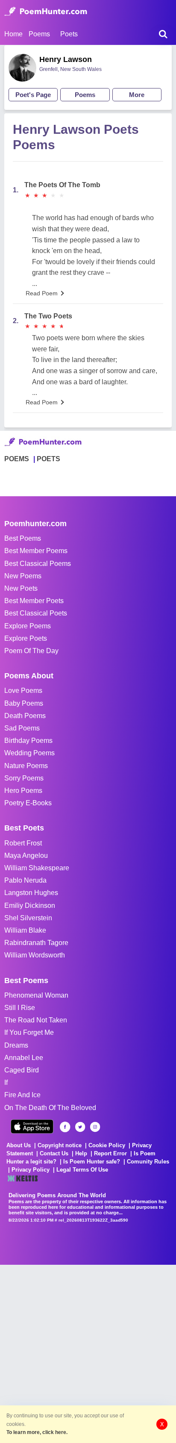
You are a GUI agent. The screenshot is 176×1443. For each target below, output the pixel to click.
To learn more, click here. (36, 1432)
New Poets (21, 588)
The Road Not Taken (35, 1020)
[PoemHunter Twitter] (80, 1127)
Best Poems (22, 538)
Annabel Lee (23, 1057)
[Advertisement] (88, 1353)
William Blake (25, 930)
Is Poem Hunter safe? (91, 1161)
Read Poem (42, 293)
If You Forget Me (29, 1032)
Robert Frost (23, 843)
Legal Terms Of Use (82, 1169)
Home (13, 34)
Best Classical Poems (37, 563)
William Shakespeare (36, 868)
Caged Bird (21, 1070)
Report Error (110, 1153)
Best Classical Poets (35, 613)
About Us (18, 1145)
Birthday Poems (28, 740)
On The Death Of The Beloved (50, 1107)
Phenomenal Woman (36, 995)
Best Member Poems (35, 550)
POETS (48, 458)
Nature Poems (26, 765)
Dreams (16, 1045)
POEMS (16, 458)
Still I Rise (19, 1007)
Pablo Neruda (25, 880)
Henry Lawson (65, 59)
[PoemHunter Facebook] (65, 1127)
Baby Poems (23, 703)
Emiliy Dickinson (29, 905)
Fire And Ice (22, 1094)
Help (81, 1153)
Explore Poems (27, 626)
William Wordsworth (34, 955)
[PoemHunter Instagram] (95, 1127)
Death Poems (25, 715)
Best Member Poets (34, 600)
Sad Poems (22, 728)
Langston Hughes (31, 892)
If (6, 1082)
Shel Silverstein (28, 918)
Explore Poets (25, 638)
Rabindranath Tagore (36, 942)
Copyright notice (60, 1145)
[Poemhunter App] (32, 1126)
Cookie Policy (106, 1145)
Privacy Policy (31, 1169)
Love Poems (23, 690)
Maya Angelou (26, 855)
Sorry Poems (24, 778)
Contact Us (54, 1153)
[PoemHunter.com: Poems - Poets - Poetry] (45, 11)
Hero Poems (23, 790)
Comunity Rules (148, 1161)
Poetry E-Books (28, 803)
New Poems (22, 576)
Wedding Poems (29, 753)
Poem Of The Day (31, 650)
